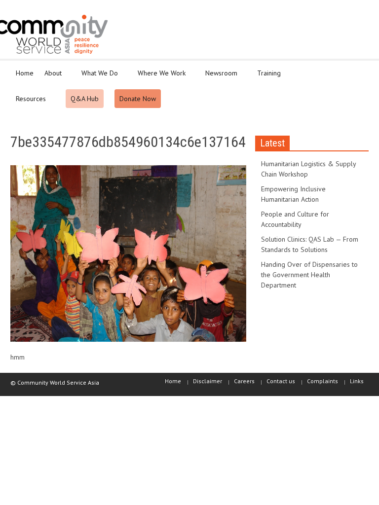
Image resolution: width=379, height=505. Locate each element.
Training (266, 77)
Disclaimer (207, 381)
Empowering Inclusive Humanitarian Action (293, 194)
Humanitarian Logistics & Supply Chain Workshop (308, 169)
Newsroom (218, 77)
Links (357, 381)
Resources (28, 103)
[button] (359, 72)
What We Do (97, 77)
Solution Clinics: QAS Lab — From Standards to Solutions (309, 244)
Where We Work (159, 77)
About (50, 77)
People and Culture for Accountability (295, 219)
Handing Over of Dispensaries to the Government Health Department (309, 274)
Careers (244, 381)
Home (25, 73)
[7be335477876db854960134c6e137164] (128, 255)
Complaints (322, 381)
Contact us (280, 381)
